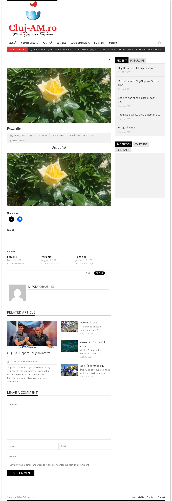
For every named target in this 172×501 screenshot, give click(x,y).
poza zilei (90, 135)
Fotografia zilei (88, 322)
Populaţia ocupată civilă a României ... (139, 114)
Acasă (12, 43)
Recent (121, 60)
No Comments (40, 135)
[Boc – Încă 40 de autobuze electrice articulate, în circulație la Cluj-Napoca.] (72, 370)
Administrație (29, 43)
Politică (47, 43)
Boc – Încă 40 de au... (92, 365)
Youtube (140, 144)
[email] (52, 286)
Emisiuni (99, 43)
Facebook (123, 144)
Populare (137, 60)
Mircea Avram (18, 140)
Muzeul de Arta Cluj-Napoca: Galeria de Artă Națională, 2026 (140, 49)
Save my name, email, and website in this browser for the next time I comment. (49, 464)
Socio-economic (80, 43)
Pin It (88, 273)
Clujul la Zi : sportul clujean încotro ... (138, 68)
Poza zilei (12, 256)
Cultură (61, 43)
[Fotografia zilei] (72, 326)
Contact (114, 43)
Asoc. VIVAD (138, 497)
